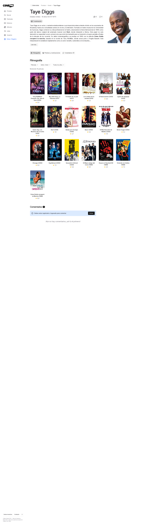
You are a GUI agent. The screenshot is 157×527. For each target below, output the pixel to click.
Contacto (16, 514)
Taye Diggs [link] (56, 5)
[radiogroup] (45, 53)
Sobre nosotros (8, 514)
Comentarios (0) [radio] (70, 53)
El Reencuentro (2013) (106, 96)
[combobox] (34, 65)
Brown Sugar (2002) (123, 130)
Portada (43, 5)
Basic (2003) (89, 130)
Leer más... (34, 44)
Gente (49, 5)
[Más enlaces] (22, 514)
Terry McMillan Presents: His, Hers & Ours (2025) (37, 98)
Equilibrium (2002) (54, 163)
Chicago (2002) (37, 163)
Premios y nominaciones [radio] (52, 53)
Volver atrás (35, 5)
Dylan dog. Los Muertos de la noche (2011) (37, 131)
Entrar (91, 213)
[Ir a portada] (8, 5)
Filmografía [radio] (36, 53)
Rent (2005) (54, 130)
